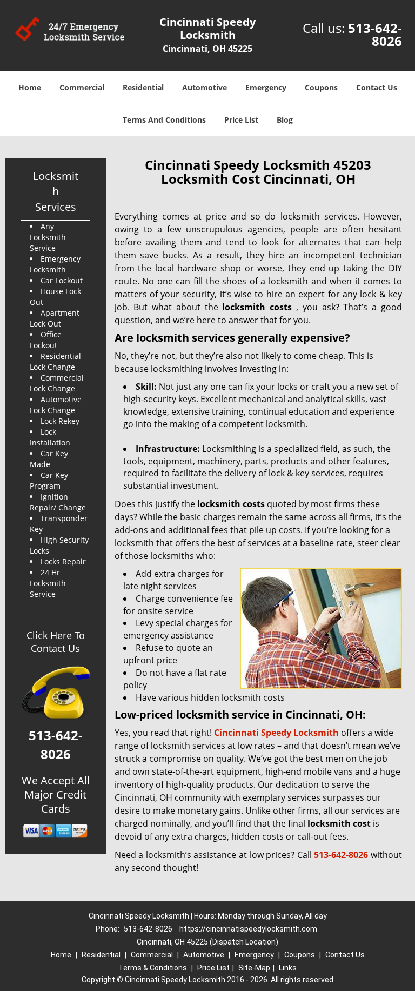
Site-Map (254, 967)
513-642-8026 (375, 34)
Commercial (81, 87)
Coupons (321, 87)
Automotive (204, 87)
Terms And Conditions (164, 120)
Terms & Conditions (152, 967)
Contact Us (376, 87)
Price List (241, 120)
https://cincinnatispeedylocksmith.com (248, 929)
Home (29, 87)
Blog (285, 120)
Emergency (265, 87)
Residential (143, 87)
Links (288, 967)
